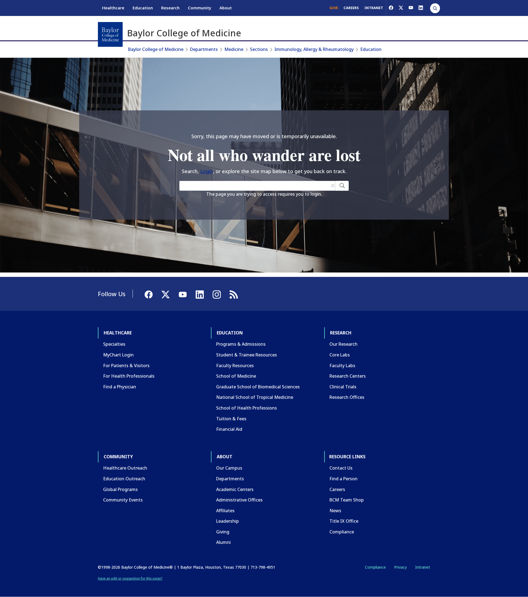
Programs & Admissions (241, 344)
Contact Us (341, 468)
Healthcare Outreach (125, 468)
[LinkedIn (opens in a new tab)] (421, 7)
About (225, 7)
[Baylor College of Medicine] (110, 34)
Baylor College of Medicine (155, 49)
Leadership (227, 521)
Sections (259, 49)
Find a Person (343, 479)
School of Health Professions (246, 408)
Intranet (422, 567)
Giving (222, 532)
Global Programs (120, 489)
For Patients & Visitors (126, 365)
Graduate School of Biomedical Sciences (258, 387)
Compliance (341, 532)
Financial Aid (229, 429)
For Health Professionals (129, 376)
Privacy (400, 567)
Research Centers (347, 376)
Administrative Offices (239, 500)
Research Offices (346, 397)
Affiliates (225, 511)
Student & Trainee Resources (246, 355)
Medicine (233, 49)
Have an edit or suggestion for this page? (130, 578)
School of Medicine (236, 376)
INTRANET (373, 7)
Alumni (223, 542)
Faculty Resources (235, 365)
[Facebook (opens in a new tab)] (391, 7)
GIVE (333, 7)
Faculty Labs (342, 365)
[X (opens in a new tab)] (401, 7)
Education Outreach (124, 479)
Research (170, 7)
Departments (204, 49)
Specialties (114, 344)
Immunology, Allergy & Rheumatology (314, 49)
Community (199, 7)
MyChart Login (118, 355)
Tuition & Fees (231, 419)
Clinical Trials (342, 387)
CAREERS (351, 7)
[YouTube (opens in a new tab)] (411, 7)
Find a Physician (119, 387)
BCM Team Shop (346, 500)
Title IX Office (343, 521)
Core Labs (339, 355)
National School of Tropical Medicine (254, 397)
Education (143, 7)
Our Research (343, 344)
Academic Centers (235, 489)
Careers (337, 489)
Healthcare (113, 7)
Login (206, 171)
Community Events (123, 500)
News (335, 511)
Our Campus (229, 468)
